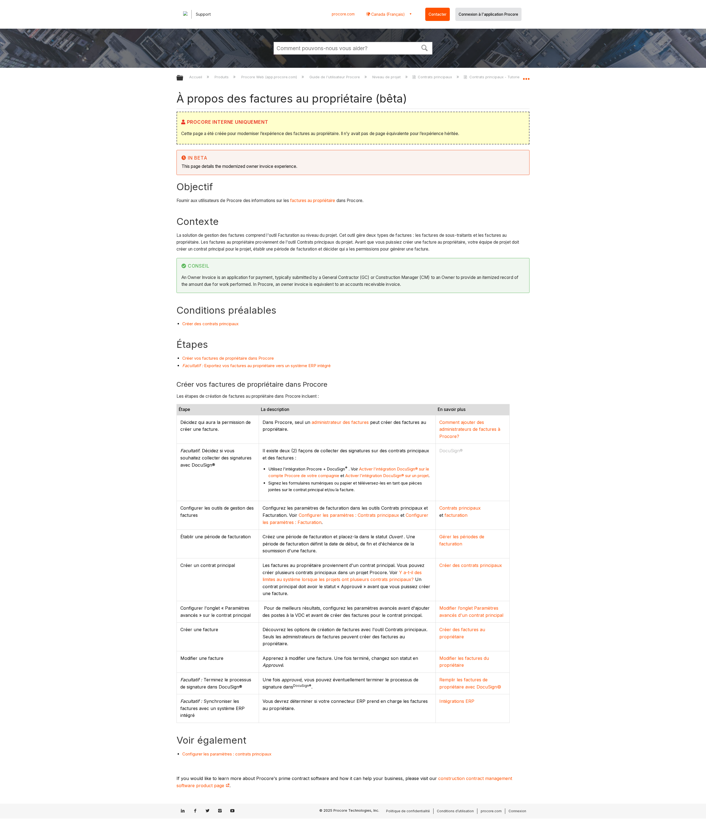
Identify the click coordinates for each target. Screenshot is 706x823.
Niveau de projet (387, 77)
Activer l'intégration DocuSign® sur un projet (387, 475)
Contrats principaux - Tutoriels (495, 77)
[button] (424, 47)
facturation (456, 515)
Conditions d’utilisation (455, 811)
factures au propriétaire (312, 200)
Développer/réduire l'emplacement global (526, 76)
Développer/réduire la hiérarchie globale (183, 78)
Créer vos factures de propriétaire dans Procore (228, 358)
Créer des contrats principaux (210, 323)
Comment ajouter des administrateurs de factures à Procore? (469, 429)
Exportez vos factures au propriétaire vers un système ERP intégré (256, 365)
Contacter (437, 14)
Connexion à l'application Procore (488, 14)
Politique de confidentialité (408, 811)
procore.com (343, 14)
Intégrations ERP (456, 701)
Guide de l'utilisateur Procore (335, 77)
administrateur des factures (340, 422)
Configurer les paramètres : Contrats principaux (349, 515)
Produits (222, 77)
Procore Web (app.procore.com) (269, 77)
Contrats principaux (435, 77)
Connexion (517, 811)
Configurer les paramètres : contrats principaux (226, 754)
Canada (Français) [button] (387, 14)
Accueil (196, 77)
